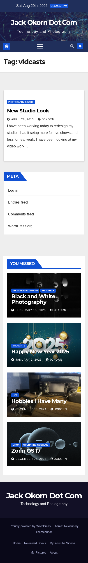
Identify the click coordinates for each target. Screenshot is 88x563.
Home (17, 543)
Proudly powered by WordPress (31, 526)
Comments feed (21, 214)
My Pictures (38, 552)
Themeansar (44, 532)
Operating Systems (35, 445)
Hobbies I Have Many (38, 401)
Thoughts (48, 290)
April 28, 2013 (23, 119)
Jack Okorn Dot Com (44, 22)
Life (15, 395)
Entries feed (18, 202)
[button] (72, 46)
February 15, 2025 (31, 310)
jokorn (48, 119)
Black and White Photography (33, 299)
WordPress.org (20, 226)
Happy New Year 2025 (40, 351)
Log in (13, 190)
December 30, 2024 (31, 409)
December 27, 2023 (31, 458)
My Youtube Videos (62, 543)
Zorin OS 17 (25, 450)
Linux (16, 445)
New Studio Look (28, 111)
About (54, 552)
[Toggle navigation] (40, 46)
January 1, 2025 (29, 359)
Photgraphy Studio (21, 102)
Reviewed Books (35, 543)
